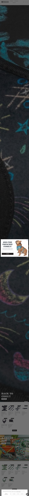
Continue (7, 253)
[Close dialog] (27, 240)
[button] (27, 494)
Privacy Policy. (19, 491)
